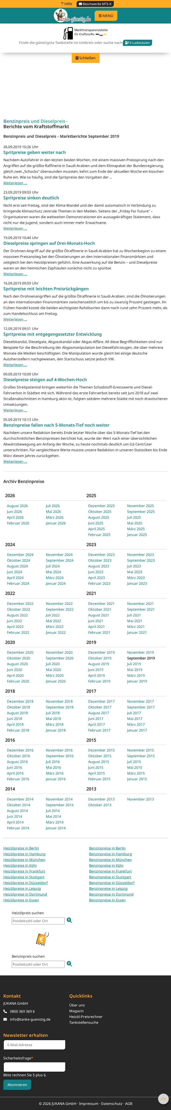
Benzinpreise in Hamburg (110, 853)
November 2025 (140, 505)
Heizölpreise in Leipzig (22, 888)
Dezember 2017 (101, 701)
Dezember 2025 (101, 505)
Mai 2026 (53, 511)
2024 (10, 544)
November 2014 (59, 799)
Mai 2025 (134, 523)
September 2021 (141, 609)
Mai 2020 (53, 669)
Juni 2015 (95, 767)
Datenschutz (111, 1103)
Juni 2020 (14, 669)
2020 (10, 642)
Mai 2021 (134, 620)
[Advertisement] (85, 72)
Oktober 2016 (18, 755)
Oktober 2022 (18, 609)
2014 (10, 789)
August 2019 (98, 663)
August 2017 (98, 712)
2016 (10, 740)
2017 (91, 691)
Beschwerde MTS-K (97, 4)
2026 (10, 495)
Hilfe (67, 3)
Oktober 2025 (99, 511)
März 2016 (54, 773)
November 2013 (140, 799)
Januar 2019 (137, 681)
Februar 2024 (18, 583)
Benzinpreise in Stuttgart (110, 877)
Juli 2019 (134, 663)
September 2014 (59, 804)
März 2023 (136, 577)
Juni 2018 (14, 718)
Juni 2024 (14, 571)
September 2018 (59, 707)
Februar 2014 (18, 828)
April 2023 (96, 577)
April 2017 (96, 724)
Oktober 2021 (99, 609)
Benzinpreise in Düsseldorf (111, 882)
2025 (91, 495)
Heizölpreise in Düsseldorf (25, 882)
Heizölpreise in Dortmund (25, 894)
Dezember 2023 (101, 554)
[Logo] (72, 15)
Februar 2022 (18, 632)
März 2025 (136, 528)
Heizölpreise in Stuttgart (24, 877)
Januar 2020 (56, 681)
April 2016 (15, 773)
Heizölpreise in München (24, 859)
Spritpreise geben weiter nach (34, 152)
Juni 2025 (95, 523)
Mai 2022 (53, 620)
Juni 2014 (14, 816)
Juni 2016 (14, 767)
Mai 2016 (53, 767)
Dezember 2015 (101, 750)
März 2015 (136, 773)
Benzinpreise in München (110, 859)
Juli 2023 (134, 566)
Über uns (77, 1005)
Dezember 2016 (20, 750)
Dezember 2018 (20, 701)
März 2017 (136, 724)
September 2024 (59, 560)
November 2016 (59, 750)
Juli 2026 (53, 505)
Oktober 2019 (99, 658)
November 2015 (140, 750)
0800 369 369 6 (22, 1011)
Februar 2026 (18, 523)
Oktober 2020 (18, 658)
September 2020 (59, 658)
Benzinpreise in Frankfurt (110, 871)
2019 (91, 642)
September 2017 (141, 707)
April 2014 (15, 822)
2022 (10, 593)
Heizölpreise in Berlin (21, 848)
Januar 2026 (56, 523)
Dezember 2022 (20, 603)
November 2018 (59, 701)
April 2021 (96, 626)
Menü (107, 15)
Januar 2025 (137, 534)
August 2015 (98, 761)
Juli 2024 (53, 566)
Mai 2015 (134, 767)
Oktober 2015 (99, 755)
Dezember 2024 (20, 554)
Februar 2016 (18, 779)
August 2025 (98, 517)
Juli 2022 (53, 615)
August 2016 (17, 761)
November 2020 (59, 652)
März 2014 (54, 822)
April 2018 (15, 724)
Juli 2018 (53, 712)
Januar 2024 (56, 583)
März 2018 (54, 724)
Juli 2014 (53, 810)
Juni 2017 (95, 718)
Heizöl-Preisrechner (86, 1016)
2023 (91, 544)
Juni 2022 (14, 620)
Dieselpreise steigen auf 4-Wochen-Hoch (45, 379)
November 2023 (140, 554)
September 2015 (141, 755)
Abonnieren (17, 1084)
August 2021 (98, 615)
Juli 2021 (134, 615)
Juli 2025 (134, 517)
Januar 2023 (137, 583)
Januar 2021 (137, 632)
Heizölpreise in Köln (20, 865)
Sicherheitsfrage (18, 1058)
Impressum (88, 1103)
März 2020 (54, 675)
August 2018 (17, 712)
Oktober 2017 (99, 707)
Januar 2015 (137, 779)
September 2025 (141, 511)
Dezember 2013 (101, 799)
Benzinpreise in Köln (106, 865)
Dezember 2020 (20, 652)
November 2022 (59, 603)
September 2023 (141, 560)
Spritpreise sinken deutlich (31, 198)
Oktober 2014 (18, 804)
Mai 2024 (53, 571)
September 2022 (59, 609)
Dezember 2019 (101, 652)
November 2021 (140, 603)
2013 (91, 789)
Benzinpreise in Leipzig (108, 888)
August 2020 (17, 663)
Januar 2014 (56, 828)
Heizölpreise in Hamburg (24, 853)
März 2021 (136, 626)
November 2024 (59, 554)
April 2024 (15, 577)
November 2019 (140, 652)
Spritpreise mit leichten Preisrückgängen (46, 289)
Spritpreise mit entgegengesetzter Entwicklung (52, 334)
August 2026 (17, 505)
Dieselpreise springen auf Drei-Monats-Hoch (49, 243)
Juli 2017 (134, 712)
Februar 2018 (18, 730)
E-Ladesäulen (139, 43)
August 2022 (17, 615)
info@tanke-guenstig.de (30, 1019)
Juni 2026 (14, 511)
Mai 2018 (53, 718)
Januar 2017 (137, 730)
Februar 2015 (99, 779)
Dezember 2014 (20, 799)
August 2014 (17, 810)
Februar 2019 (99, 681)
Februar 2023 (99, 583)
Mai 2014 (53, 816)
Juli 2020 (53, 663)
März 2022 (54, 626)
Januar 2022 (56, 632)
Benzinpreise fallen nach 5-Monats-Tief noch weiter (56, 425)
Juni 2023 (95, 571)
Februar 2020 (18, 681)
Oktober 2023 (99, 560)
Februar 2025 (99, 534)
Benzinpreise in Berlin (107, 848)
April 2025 (96, 528)
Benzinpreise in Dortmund (111, 894)
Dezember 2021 (101, 603)
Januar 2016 (56, 779)
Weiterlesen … (15, 182)
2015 (91, 740)
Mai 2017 (134, 718)
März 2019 (136, 675)
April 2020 (15, 675)
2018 (10, 691)
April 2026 (15, 517)
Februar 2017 (99, 730)
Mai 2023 (134, 571)
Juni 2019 (95, 669)
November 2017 (140, 701)
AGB (128, 1103)
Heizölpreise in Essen (21, 900)
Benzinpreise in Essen (107, 900)
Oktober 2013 (99, 804)
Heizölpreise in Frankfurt (24, 871)
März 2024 (54, 577)
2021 (91, 593)
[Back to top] (163, 1098)
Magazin (76, 1010)
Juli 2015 (134, 761)
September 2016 (59, 755)
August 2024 (17, 566)
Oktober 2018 (18, 707)
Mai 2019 (134, 669)
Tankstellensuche (83, 1022)
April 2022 (15, 626)
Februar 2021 (99, 632)
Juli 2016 (53, 761)
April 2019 (96, 675)
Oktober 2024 (18, 560)
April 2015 (96, 773)
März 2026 (54, 517)
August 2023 (98, 566)
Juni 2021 (95, 620)
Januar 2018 (56, 730)
